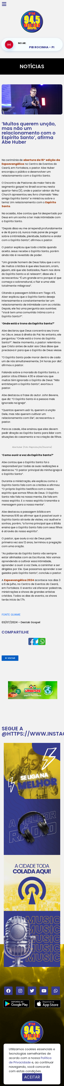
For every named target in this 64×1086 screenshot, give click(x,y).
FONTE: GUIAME (11, 614)
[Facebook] (8, 991)
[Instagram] (20, 991)
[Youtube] (44, 991)
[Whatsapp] (55, 991)
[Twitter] (32, 991)
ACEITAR (32, 1077)
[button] (10, 658)
